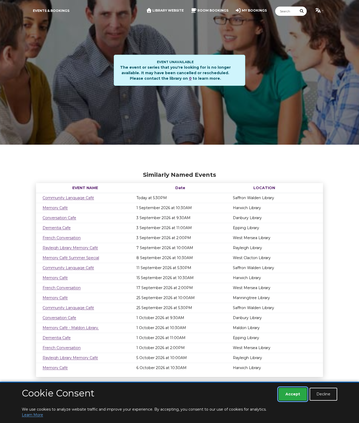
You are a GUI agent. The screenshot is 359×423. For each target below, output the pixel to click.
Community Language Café (68, 197)
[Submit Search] (302, 11)
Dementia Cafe (57, 227)
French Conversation (62, 237)
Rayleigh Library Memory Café (70, 247)
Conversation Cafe (59, 217)
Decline (323, 394)
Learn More (32, 414)
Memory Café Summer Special (71, 257)
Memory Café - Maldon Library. (71, 327)
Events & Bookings (51, 11)
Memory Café (55, 207)
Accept (292, 394)
